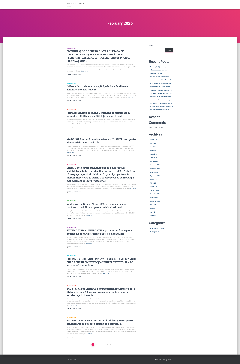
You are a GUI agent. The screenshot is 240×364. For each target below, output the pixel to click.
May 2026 (153, 147)
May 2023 (153, 212)
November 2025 (155, 168)
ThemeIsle (170, 360)
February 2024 (154, 190)
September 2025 (155, 176)
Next (108, 344)
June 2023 (153, 208)
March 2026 (153, 154)
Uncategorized (71, 48)
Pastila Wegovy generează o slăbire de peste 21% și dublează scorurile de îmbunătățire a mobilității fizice (161, 106)
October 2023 (154, 197)
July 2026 (153, 143)
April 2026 (153, 150)
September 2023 (155, 201)
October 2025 (154, 172)
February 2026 (154, 157)
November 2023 (155, 194)
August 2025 (153, 179)
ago (77, 74)
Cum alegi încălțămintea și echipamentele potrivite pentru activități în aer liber (159, 70)
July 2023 (153, 205)
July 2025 (153, 183)
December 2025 (154, 165)
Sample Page (72, 359)
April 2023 (153, 215)
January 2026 (154, 161)
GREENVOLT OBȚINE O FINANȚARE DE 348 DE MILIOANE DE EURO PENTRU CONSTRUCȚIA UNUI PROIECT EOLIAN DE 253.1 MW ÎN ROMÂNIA (101, 262)
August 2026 (153, 139)
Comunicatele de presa (157, 228)
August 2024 (153, 186)
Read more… (84, 71)
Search (151, 45)
